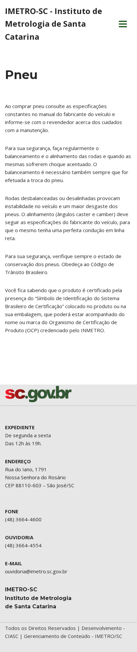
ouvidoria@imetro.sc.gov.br (36, 571)
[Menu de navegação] (123, 24)
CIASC (11, 636)
